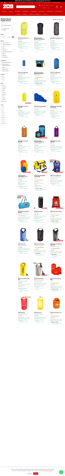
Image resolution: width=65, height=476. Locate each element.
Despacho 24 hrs (46, 7)
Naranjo (5, 94)
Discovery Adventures (8, 51)
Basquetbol (33, 11)
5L (4, 108)
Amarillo (5, 86)
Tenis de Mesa (58, 11)
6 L (4, 112)
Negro (4, 88)
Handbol (24, 14)
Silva (4, 48)
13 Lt (4, 121)
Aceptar (35, 473)
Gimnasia (31, 14)
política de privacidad (48, 470)
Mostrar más (3, 101)
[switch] (12, 25)
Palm (4, 53)
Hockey (18, 14)
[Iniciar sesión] (57, 6)
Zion (4, 97)
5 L (4, 113)
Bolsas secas (6, 69)
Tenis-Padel (17, 11)
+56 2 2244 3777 (49, 2)
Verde (4, 99)
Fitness (10, 11)
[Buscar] (36, 6)
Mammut (5, 55)
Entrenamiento (25, 11)
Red (4, 95)
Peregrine (5, 49)
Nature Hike (6, 57)
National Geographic (7, 44)
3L (4, 110)
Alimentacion (49, 11)
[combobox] (61, 19)
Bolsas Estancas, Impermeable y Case (7, 65)
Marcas (51, 5)
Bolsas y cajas (6, 70)
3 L (4, 115)
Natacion (4, 11)
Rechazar (30, 473)
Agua (4, 67)
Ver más (45, 14)
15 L (4, 77)
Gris (4, 92)
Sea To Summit (6, 42)
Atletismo (37, 14)
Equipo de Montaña (7, 62)
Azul (4, 85)
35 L (4, 117)
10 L (4, 79)
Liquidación (43, 5)
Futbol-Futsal (41, 11)
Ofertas (47, 5)
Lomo (4, 46)
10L (4, 76)
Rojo (4, 90)
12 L (4, 119)
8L (4, 106)
